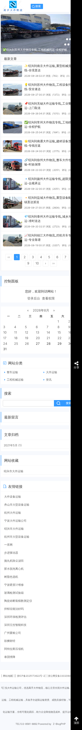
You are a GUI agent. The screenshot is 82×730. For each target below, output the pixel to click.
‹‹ (9, 257)
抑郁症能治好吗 (14, 608)
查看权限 (48, 298)
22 (60, 338)
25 (16, 344)
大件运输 (51, 372)
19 (26, 338)
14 (48, 332)
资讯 (49, 379)
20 (38, 338)
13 (37, 332)
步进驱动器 (11, 552)
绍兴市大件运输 (13, 471)
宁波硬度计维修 (14, 584)
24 (5, 344)
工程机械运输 (15, 379)
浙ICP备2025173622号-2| (31, 675)
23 (70, 338)
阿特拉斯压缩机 (14, 648)
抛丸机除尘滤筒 (14, 560)
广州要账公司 (12, 632)
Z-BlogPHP (59, 723)
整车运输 (12, 372)
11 (15, 332)
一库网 (8, 544)
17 (4, 338)
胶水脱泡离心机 (14, 568)
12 (26, 332)
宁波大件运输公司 (15, 520)
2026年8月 (41, 310)
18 (16, 338)
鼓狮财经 (9, 640)
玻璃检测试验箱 (14, 592)
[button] (67, 39)
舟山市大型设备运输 (16, 504)
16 (70, 332)
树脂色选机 (11, 576)
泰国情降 (9, 656)
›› (53, 263)
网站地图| (8, 675)
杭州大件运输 (12, 512)
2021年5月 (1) (13, 445)
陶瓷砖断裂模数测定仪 (18, 600)
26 (27, 344)
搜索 (38, 6)
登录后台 (33, 298)
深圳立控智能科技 (15, 624)
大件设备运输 (12, 496)
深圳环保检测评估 (15, 616)
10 (37, 263)
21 (48, 338)
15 (59, 332)
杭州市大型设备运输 (16, 536)
